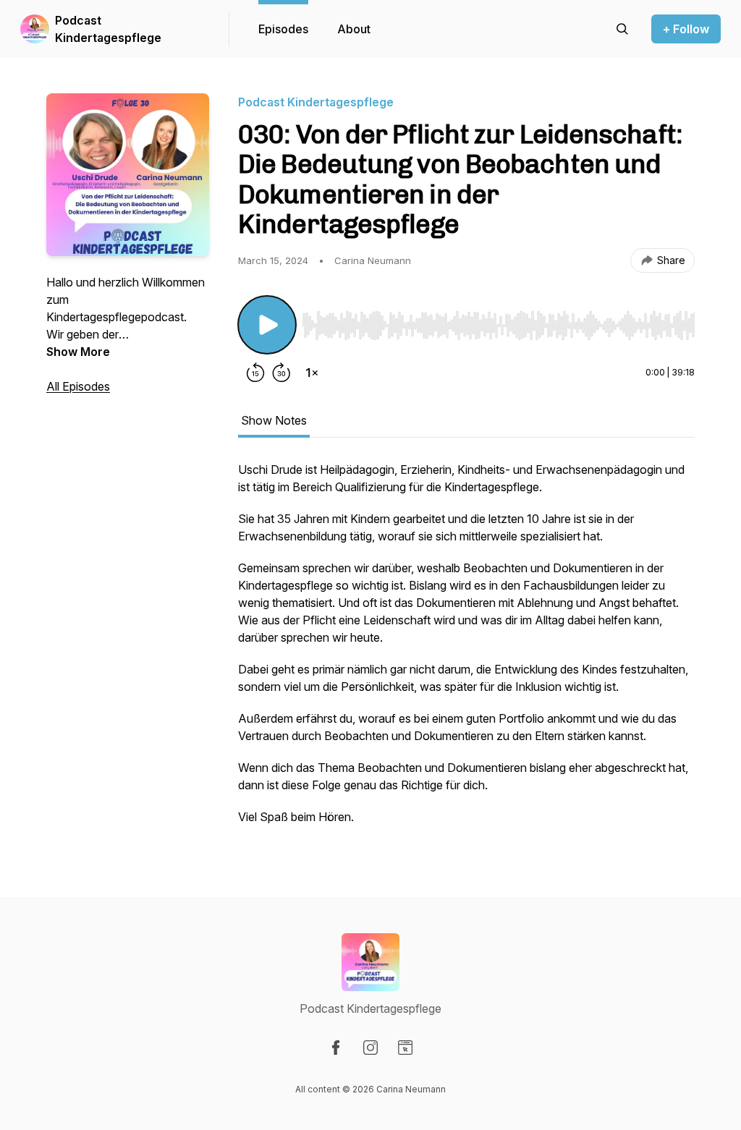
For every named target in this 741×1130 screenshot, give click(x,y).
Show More (78, 351)
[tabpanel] (466, 650)
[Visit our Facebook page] (336, 1047)
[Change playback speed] (311, 372)
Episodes (283, 29)
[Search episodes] (622, 29)
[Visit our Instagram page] (370, 1047)
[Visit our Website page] (405, 1047)
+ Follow (686, 29)
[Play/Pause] (267, 325)
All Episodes (78, 386)
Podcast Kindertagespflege (108, 29)
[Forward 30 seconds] (281, 372)
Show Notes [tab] (274, 420)
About (353, 29)
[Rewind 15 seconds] (255, 372)
